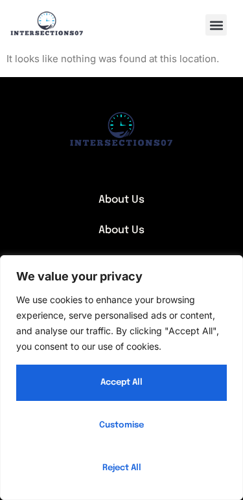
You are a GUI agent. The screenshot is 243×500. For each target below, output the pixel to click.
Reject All (121, 468)
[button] (216, 25)
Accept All (121, 382)
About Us (121, 199)
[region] (121, 377)
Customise (121, 425)
